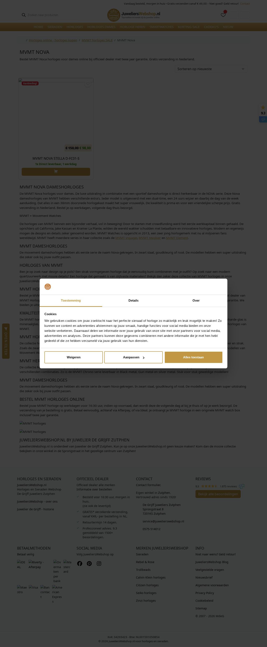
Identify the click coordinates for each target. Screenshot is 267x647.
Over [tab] (196, 300)
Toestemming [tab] (71, 300)
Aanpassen (131, 357)
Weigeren (74, 357)
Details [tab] (133, 300)
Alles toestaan (193, 357)
